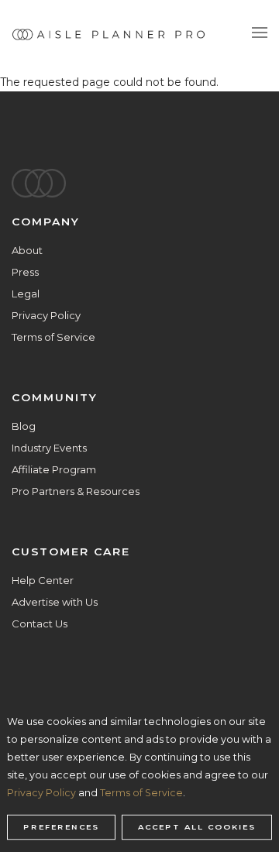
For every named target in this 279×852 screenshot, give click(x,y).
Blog (24, 426)
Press (25, 272)
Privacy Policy (46, 315)
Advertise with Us (55, 602)
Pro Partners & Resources (76, 491)
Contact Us (39, 623)
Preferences (61, 827)
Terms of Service (53, 337)
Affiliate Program (54, 469)
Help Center (43, 580)
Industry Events (49, 447)
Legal (26, 293)
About (27, 250)
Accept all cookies (197, 827)
